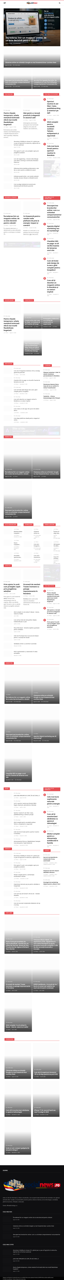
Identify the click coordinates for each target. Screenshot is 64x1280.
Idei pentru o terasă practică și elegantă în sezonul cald (31, 115)
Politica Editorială (45, 1277)
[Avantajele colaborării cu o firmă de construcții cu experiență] (51, 316)
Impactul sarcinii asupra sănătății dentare (51, 871)
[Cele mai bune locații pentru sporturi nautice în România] (8, 832)
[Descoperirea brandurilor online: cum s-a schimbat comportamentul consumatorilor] (18, 78)
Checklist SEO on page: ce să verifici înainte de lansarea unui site (53, 245)
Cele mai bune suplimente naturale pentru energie (53, 800)
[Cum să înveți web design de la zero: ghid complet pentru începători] (8, 389)
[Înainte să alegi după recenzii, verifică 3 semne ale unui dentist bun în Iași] (47, 531)
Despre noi (5, 1277)
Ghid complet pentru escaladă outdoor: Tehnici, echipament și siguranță (53, 129)
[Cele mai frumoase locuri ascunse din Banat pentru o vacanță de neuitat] (8, 638)
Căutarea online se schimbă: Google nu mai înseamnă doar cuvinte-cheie (30, 62)
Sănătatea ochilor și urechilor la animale (25, 643)
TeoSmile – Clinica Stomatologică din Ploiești (51, 397)
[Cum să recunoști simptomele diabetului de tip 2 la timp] (8, 903)
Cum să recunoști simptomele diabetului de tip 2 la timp (27, 904)
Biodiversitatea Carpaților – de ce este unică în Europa (18, 532)
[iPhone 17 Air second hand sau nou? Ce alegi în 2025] (46, 1099)
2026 (11, 43)
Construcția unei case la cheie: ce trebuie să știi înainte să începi (32, 322)
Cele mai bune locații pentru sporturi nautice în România (53, 150)
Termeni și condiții (20, 1277)
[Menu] (5, 3)
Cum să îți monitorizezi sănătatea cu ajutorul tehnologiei (37, 556)
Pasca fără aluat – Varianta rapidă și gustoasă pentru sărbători (26, 628)
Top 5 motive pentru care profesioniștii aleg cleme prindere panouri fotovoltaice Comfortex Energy (32, 347)
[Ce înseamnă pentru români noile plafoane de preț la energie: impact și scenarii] (31, 206)
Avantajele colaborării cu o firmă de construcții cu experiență (51, 321)
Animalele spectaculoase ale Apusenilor (18, 556)
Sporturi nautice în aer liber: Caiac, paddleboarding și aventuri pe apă (53, 107)
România (25, 599)
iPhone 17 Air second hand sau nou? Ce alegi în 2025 (45, 1111)
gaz (31, 234)
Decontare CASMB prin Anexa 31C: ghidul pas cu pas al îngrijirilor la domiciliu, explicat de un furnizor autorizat (27, 143)
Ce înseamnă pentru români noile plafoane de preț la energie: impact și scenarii (31, 220)
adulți (5, 598)
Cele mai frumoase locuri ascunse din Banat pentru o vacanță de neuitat (26, 636)
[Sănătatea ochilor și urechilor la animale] (8, 646)
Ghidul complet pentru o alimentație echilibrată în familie (53, 838)
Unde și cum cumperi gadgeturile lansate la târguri (17, 1149)
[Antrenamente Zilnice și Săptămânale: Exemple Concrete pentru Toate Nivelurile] (8, 841)
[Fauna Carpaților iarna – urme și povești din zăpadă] (8, 543)
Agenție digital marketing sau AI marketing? (53, 228)
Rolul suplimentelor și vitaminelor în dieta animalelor (25, 652)
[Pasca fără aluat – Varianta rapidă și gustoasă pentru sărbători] (8, 630)
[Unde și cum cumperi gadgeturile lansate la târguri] (17, 1137)
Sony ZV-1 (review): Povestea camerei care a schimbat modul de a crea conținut (57, 557)
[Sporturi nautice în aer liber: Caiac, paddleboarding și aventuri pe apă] (8, 813)
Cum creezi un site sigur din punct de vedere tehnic (26, 409)
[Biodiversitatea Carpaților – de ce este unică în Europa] (8, 531)
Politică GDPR (37, 1277)
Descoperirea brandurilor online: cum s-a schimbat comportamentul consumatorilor (17, 82)
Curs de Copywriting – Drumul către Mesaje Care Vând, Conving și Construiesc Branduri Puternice (26, 160)
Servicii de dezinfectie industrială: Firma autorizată (50, 859)
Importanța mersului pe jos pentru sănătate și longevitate (27, 885)
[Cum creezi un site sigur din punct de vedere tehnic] (8, 408)
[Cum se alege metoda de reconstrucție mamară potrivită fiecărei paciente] (8, 186)
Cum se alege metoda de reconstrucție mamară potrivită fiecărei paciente (25, 185)
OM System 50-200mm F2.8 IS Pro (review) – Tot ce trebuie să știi (57, 545)
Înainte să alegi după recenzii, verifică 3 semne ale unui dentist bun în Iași (57, 532)
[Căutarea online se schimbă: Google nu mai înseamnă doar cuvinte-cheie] (32, 57)
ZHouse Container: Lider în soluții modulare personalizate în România (51, 374)
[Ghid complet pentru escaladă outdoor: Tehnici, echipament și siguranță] (8, 822)
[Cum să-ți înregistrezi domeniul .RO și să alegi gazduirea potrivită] (8, 370)
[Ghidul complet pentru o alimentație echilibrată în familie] (8, 874)
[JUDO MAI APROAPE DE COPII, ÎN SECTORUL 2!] (8, 795)
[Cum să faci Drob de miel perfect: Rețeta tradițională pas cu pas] (8, 622)
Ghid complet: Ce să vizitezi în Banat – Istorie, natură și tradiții (26, 612)
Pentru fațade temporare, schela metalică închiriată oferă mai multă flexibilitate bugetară (11, 119)
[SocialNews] (32, 3)
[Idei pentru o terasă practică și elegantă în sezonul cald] (31, 103)
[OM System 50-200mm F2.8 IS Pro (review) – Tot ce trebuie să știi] (47, 544)
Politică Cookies (12, 1277)
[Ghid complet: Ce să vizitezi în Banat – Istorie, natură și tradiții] (8, 614)
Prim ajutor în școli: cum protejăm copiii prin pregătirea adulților (26, 151)
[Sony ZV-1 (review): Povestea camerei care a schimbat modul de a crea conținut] (47, 557)
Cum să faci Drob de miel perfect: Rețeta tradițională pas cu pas (25, 620)
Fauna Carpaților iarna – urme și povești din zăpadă (17, 543)
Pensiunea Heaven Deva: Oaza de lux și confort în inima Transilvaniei (51, 386)
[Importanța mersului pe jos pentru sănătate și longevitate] (8, 884)
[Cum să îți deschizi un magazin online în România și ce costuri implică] (8, 399)
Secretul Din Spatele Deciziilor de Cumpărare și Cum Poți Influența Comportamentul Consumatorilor (45, 82)
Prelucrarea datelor (29, 1277)
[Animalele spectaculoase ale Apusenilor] (8, 555)
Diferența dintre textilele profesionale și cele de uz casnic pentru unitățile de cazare (26, 169)
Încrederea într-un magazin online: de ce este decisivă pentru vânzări (26, 39)
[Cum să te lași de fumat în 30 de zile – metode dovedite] (8, 893)
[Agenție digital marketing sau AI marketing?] (46, 724)
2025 (48, 254)
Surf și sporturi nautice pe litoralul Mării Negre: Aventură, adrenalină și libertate (25, 804)
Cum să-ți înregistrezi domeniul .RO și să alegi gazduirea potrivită (27, 371)
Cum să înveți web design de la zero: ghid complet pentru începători (53, 265)
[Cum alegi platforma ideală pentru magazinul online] (8, 418)
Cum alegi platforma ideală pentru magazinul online (27, 419)
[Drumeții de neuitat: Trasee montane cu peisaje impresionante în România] (31, 574)
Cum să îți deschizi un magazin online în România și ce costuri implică (53, 286)
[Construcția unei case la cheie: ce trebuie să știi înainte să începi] (33, 316)
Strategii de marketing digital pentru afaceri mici (51, 883)
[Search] (59, 3)
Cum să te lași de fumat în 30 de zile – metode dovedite (27, 894)
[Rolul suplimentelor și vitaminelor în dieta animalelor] (8, 653)
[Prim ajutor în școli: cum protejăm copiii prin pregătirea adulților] (8, 153)
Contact (51, 1277)
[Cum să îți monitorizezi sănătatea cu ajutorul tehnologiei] (28, 555)
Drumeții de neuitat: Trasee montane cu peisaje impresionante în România (31, 589)
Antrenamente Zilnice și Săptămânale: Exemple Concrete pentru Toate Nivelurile (27, 842)
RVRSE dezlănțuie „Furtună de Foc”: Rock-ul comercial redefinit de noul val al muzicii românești (46, 986)
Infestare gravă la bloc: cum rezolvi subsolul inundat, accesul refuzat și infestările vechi (26, 177)
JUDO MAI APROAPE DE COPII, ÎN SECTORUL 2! (27, 795)
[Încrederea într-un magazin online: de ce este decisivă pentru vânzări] (32, 27)
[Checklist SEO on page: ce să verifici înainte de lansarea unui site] (8, 380)
